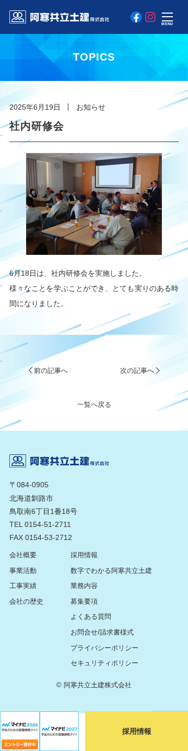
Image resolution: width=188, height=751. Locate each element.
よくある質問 (90, 616)
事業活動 (23, 570)
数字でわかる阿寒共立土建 (111, 570)
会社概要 (23, 555)
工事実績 (23, 586)
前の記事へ (51, 370)
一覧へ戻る (94, 404)
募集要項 (84, 601)
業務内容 (84, 586)
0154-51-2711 (48, 524)
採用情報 (84, 555)
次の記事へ (137, 370)
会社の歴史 (26, 601)
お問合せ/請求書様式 (102, 632)
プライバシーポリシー (104, 648)
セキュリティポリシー (104, 663)
